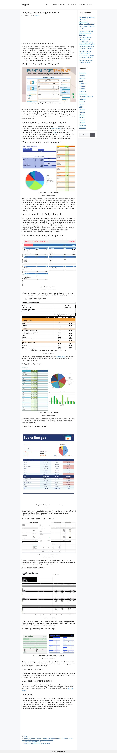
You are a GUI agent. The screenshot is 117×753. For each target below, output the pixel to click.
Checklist (82, 86)
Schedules (82, 125)
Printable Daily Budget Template (32, 741)
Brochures (82, 73)
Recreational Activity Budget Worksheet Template (86, 33)
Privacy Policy (72, 4)
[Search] (92, 135)
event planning (56, 128)
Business (82, 78)
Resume (82, 122)
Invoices (82, 102)
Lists (80, 107)
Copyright (82, 4)
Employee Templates (86, 96)
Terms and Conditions (58, 4)
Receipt (81, 117)
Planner (81, 115)
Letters (81, 104)
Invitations (82, 99)
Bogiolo (26, 4)
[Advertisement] (49, 29)
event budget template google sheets (49, 738)
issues (54, 132)
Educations (83, 94)
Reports (82, 120)
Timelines (82, 128)
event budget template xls (32, 740)
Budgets (26, 736)
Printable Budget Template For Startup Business (37, 743)
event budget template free (31, 738)
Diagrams (82, 91)
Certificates (83, 83)
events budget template (46, 740)
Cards (81, 81)
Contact (47, 4)
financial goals (60, 357)
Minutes (82, 109)
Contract (82, 89)
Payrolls (82, 112)
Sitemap (89, 4)
